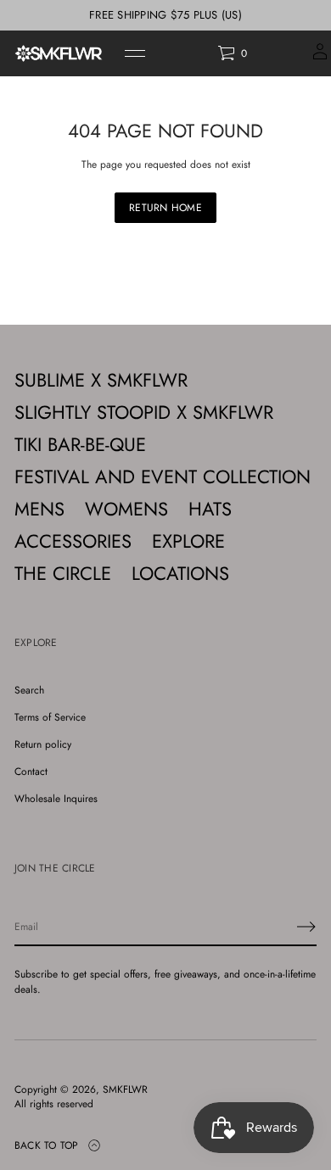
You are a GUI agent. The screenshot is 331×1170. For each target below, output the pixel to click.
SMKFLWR (125, 1090)
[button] (232, 53)
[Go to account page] (320, 57)
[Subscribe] (306, 926)
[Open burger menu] (135, 53)
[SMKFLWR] (58, 53)
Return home (165, 207)
